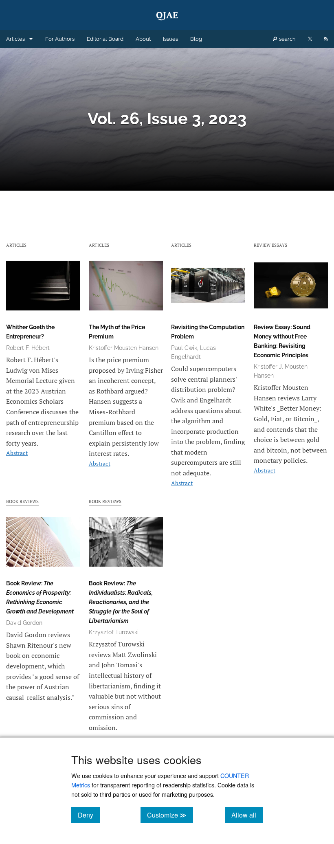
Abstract (17, 453)
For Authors (60, 39)
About (143, 39)
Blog (196, 39)
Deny (89, 815)
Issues (170, 39)
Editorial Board (105, 39)
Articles (15, 39)
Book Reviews (22, 501)
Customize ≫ (170, 815)
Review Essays (270, 245)
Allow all (247, 815)
